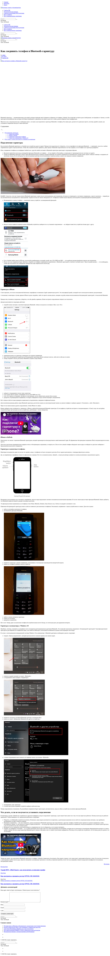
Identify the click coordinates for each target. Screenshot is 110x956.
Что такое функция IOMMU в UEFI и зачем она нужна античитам (22, 930)
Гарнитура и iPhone (14, 134)
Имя (2, 904)
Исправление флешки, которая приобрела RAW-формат (19, 931)
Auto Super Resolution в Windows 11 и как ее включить (18, 928)
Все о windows (8, 14)
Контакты (6, 3)
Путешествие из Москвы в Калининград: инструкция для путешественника (25, 926)
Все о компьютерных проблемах (13, 16)
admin (3, 55)
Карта (5, 5)
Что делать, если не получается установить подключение (20, 139)
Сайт (2, 910)
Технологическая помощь (11, 11)
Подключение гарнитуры (11, 132)
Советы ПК (7, 10)
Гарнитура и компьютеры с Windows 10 (18, 138)
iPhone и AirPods (13, 135)
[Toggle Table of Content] (2, 130)
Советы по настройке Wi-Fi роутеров (14, 13)
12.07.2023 (3, 56)
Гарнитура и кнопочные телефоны (17, 136)
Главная (6, 2)
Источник (106, 864)
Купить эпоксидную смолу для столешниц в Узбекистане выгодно (22, 927)
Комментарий (5, 902)
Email (2, 907)
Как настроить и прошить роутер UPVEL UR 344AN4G (20, 884)
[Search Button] (16, 19)
